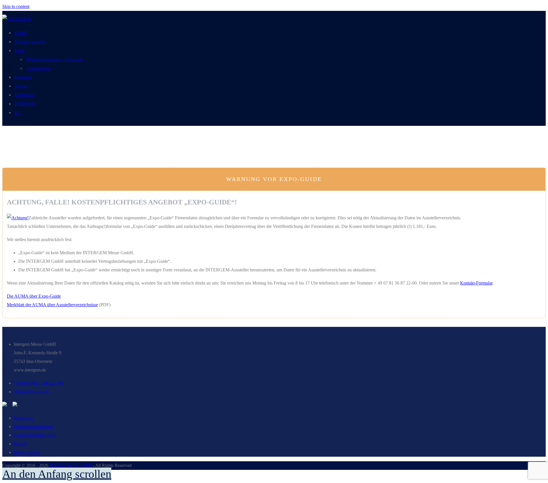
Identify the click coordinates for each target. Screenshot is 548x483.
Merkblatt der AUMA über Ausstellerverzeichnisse (52, 304)
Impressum (23, 418)
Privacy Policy (27, 452)
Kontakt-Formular (476, 283)
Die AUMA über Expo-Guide (34, 296)
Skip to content (15, 6)
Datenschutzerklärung (33, 426)
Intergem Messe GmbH (70, 465)
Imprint (20, 443)
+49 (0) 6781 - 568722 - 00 (38, 383)
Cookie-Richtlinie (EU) (35, 435)
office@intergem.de (31, 391)
